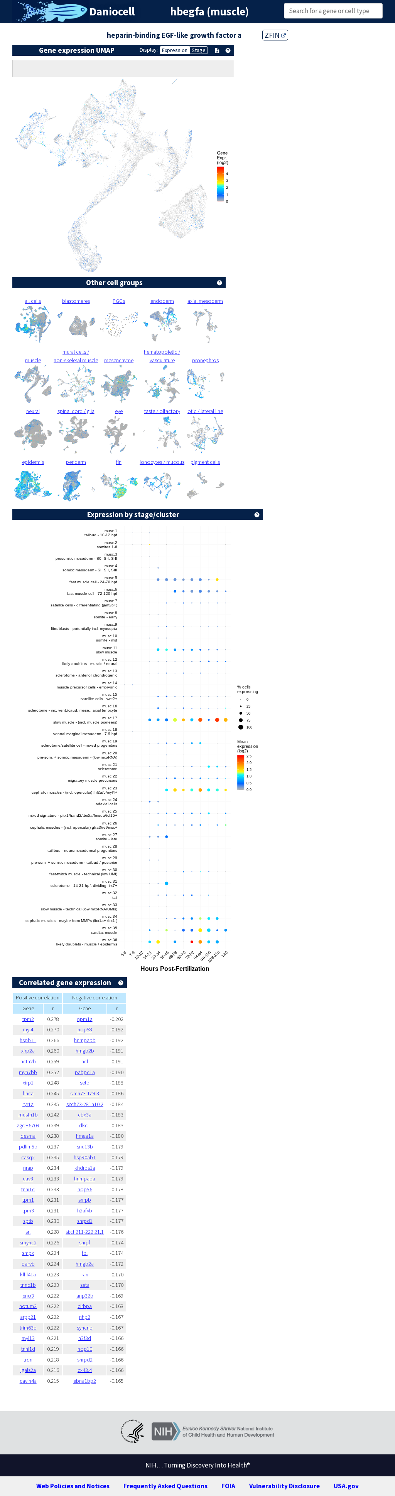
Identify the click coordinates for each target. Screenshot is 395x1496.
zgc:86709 (28, 1125)
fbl (85, 1252)
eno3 (28, 1295)
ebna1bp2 (84, 1380)
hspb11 (28, 1040)
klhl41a (28, 1274)
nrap (28, 1167)
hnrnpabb (85, 1040)
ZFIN (273, 35)
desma (27, 1135)
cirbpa (85, 1306)
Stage (199, 50)
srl (27, 1231)
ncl (84, 1061)
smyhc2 (28, 1242)
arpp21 (28, 1316)
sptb (28, 1220)
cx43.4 (85, 1370)
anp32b (84, 1295)
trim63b (28, 1327)
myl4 (28, 1029)
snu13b (85, 1146)
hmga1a (85, 1135)
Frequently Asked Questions (165, 1486)
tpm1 (28, 1199)
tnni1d (28, 1348)
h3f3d (84, 1338)
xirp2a (28, 1050)
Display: (149, 49)
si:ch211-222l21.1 (85, 1231)
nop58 (85, 1029)
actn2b (28, 1061)
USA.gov (346, 1486)
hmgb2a (85, 1263)
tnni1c (28, 1189)
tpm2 (28, 1019)
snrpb (84, 1199)
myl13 (28, 1338)
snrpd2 (85, 1359)
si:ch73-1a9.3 (84, 1093)
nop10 (85, 1348)
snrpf (84, 1242)
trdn (28, 1359)
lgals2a (28, 1370)
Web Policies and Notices (73, 1486)
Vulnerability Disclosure (284, 1486)
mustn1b (28, 1114)
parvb (28, 1263)
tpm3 (28, 1210)
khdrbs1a (84, 1167)
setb (84, 1082)
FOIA (228, 1486)
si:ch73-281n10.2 (84, 1104)
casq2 (28, 1157)
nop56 (85, 1189)
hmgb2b (85, 1050)
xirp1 (28, 1082)
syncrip (85, 1327)
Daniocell (112, 11)
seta (84, 1284)
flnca (28, 1093)
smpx (28, 1252)
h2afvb (84, 1210)
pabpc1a (85, 1072)
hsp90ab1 (85, 1157)
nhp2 (84, 1316)
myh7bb (28, 1072)
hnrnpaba (84, 1178)
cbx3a (84, 1114)
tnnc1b (28, 1284)
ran (84, 1274)
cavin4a (28, 1380)
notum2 (28, 1306)
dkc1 (84, 1125)
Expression (174, 50)
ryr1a (28, 1104)
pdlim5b (28, 1146)
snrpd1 (85, 1220)
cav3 (28, 1178)
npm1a (85, 1019)
